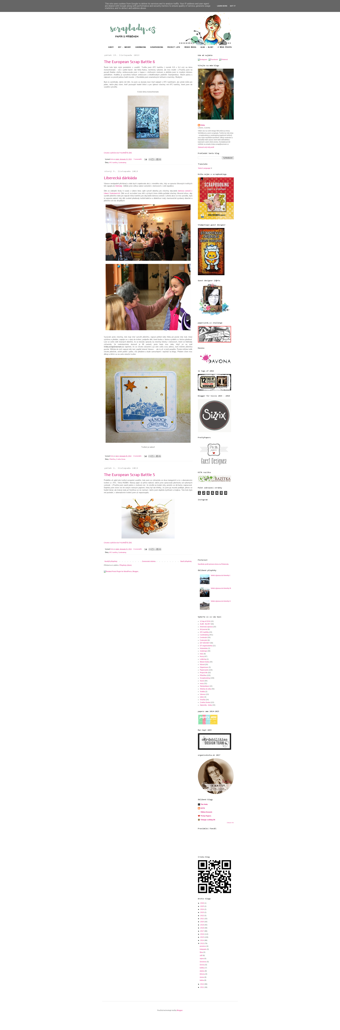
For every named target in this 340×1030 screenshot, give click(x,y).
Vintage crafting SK (208, 820)
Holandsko (204, 648)
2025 (202, 906)
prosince (203, 946)
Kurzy (202, 656)
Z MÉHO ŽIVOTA (225, 47)
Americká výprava (206, 627)
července (203, 962)
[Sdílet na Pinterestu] (160, 159)
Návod (202, 664)
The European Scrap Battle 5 (129, 474)
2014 (202, 940)
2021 (202, 919)
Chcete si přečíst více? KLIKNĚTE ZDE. (118, 153)
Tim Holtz (204, 804)
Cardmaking (122, 162)
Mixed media (204, 662)
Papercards (204, 670)
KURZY (111, 47)
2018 (202, 928)
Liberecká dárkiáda (120, 178)
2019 (202, 925)
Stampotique (204, 686)
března (202, 974)
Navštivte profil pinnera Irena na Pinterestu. (213, 564)
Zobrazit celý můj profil (206, 147)
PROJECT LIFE (173, 47)
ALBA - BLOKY (207, 47)
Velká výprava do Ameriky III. (221, 588)
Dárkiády (118, 186)
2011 (202, 987)
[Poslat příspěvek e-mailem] (145, 159)
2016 (202, 934)
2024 (202, 909)
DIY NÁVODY (205, 643)
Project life (203, 673)
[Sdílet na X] (155, 159)
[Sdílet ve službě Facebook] (157, 159)
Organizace (204, 667)
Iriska (203, 125)
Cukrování (203, 640)
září (201, 955)
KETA (203, 808)
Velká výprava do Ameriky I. (220, 575)
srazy (202, 683)
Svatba (202, 691)
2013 (202, 943)
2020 (202, 922)
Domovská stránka (149, 561)
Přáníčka (112, 459)
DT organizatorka (206, 646)
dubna (202, 971)
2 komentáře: (137, 456)
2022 (202, 916)
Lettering (203, 659)
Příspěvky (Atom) (125, 565)
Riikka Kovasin (206, 812)
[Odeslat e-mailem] (150, 159)
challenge (203, 651)
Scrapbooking (205, 678)
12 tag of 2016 (205, 621)
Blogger (179, 1010)
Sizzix (202, 681)
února (202, 977)
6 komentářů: (137, 549)
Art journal (203, 629)
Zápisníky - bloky (206, 705)
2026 (202, 903)
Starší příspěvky (186, 561)
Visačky (202, 700)
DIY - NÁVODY (124, 47)
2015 (202, 937)
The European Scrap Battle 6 (129, 61)
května (202, 968)
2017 (202, 931)
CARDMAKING (140, 47)
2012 (202, 984)
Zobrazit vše (230, 822)
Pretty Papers (206, 816)
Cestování (203, 637)
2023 (202, 912)
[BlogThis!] (152, 159)
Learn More (222, 6)
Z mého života (120, 459)
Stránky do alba (205, 689)
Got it (233, 6)
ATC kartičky (113, 162)
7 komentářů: (137, 159)
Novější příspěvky (111, 561)
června (202, 965)
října (201, 952)
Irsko (201, 654)
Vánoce (202, 694)
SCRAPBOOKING (156, 47)
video (202, 697)
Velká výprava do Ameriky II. (221, 601)
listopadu (203, 949)
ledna (202, 980)
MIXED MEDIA (190, 47)
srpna (202, 958)
